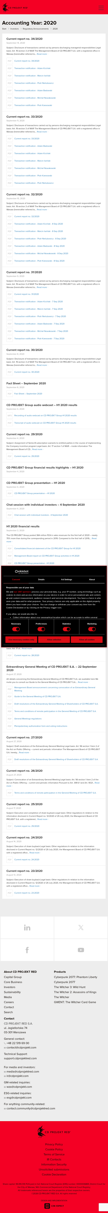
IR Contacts (54, 1159)
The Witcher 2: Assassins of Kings (75, 992)
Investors (9, 987)
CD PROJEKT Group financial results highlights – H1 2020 (45, 467)
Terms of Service (54, 1154)
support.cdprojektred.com (20, 1058)
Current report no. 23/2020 (24, 871)
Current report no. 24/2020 (24, 837)
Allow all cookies (87, 639)
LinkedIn (27, 927)
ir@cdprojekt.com (17, 1076)
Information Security (54, 1164)
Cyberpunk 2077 (64, 982)
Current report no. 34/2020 (24, 39)
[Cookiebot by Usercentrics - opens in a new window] (16, 572)
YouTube (80, 950)
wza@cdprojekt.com (19, 1086)
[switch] (41, 629)
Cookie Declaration (54, 1174)
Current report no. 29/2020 (24, 434)
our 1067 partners (22, 592)
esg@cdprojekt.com (19, 1097)
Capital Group (13, 977)
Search (8, 1012)
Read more (42, 54)
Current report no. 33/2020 (24, 116)
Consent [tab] (16, 579)
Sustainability (12, 992)
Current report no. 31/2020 (24, 272)
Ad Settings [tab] (66, 579)
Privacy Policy (54, 1144)
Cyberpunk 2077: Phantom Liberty (75, 977)
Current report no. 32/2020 (24, 194)
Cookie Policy (54, 1149)
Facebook (27, 950)
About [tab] (92, 579)
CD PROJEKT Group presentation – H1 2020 (35, 483)
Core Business (13, 982)
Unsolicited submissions (54, 1169)
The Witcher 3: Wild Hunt (69, 987)
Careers (9, 1002)
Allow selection (54, 639)
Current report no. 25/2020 (24, 804)
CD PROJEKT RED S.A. (18, 1023)
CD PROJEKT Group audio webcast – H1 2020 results (41, 405)
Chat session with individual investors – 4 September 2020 (45, 504)
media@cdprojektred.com (22, 1071)
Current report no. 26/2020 (24, 770)
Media (8, 997)
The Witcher (61, 997)
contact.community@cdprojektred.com (30, 1108)
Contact (9, 1007)
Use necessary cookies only (21, 639)
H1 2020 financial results (23, 526)
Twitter (80, 927)
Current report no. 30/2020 (24, 350)
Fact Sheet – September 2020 (26, 383)
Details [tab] (41, 579)
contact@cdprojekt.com (21, 1047)
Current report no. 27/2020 (24, 737)
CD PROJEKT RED (15, 7)
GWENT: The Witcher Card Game (75, 1002)
